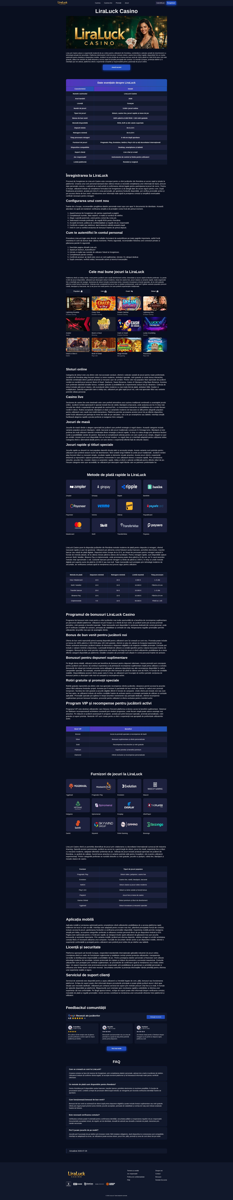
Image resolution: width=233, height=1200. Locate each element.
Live (102, 291)
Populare (77, 291)
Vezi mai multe (116, 1048)
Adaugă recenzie (155, 1017)
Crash (128, 291)
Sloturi (153, 291)
